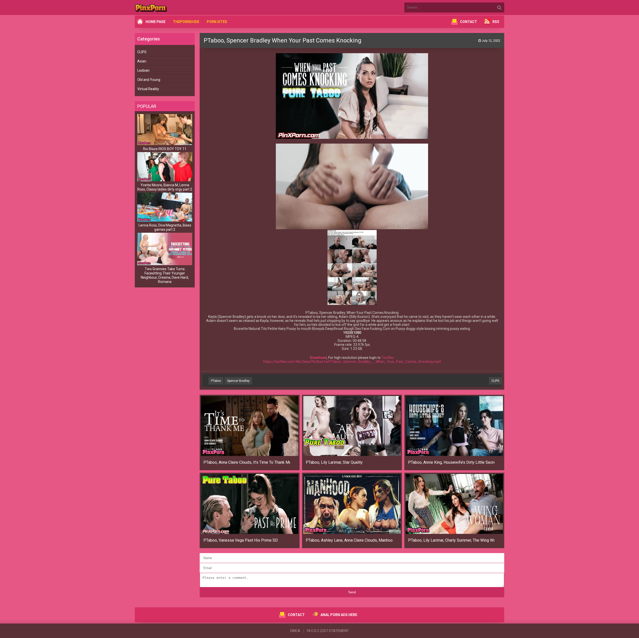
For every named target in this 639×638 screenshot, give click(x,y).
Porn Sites (217, 22)
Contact (468, 22)
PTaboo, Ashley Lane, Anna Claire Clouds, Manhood (349, 540)
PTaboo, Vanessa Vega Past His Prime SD (240, 540)
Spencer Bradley (238, 381)
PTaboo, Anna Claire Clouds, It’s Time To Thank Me (246, 462)
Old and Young (148, 80)
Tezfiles (387, 358)
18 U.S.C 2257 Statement (327, 631)
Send (352, 592)
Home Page (155, 22)
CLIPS (142, 52)
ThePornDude (186, 22)
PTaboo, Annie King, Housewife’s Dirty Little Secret (451, 462)
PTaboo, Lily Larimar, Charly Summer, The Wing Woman (451, 540)
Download (318, 358)
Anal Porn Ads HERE (338, 615)
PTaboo (216, 381)
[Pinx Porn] (165, 7)
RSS (495, 22)
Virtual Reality (148, 89)
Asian (141, 61)
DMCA (295, 631)
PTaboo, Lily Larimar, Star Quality (334, 462)
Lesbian (143, 70)
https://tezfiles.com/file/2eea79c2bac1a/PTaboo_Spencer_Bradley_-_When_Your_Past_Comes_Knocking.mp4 (352, 362)
